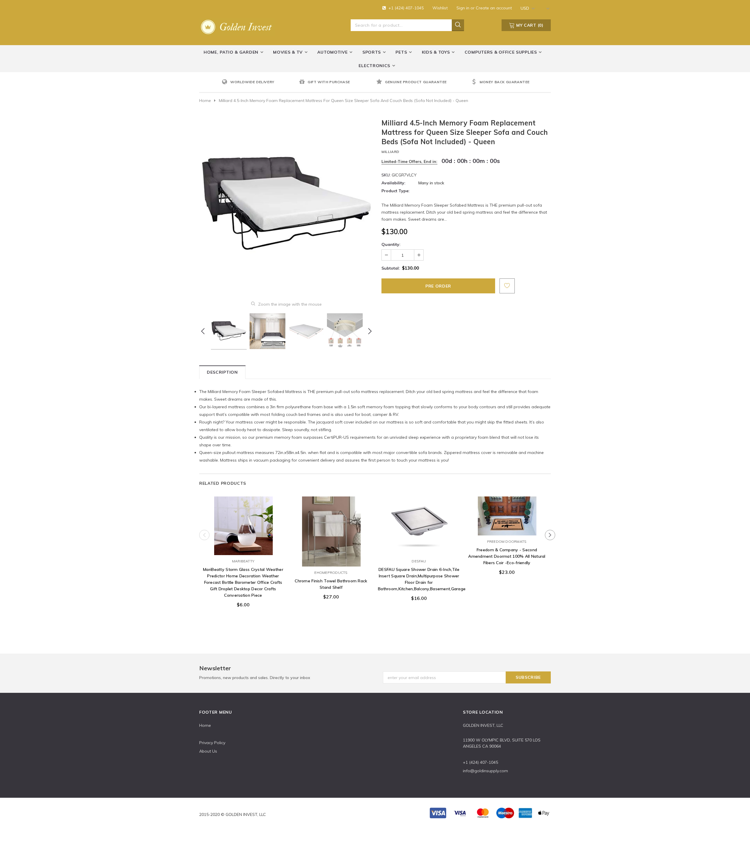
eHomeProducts (330, 572)
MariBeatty (243, 561)
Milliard (390, 151)
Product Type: (395, 190)
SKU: (386, 175)
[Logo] (237, 26)
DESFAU (419, 561)
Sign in (463, 8)
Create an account (494, 8)
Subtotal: (390, 268)
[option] (259, 82)
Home (205, 100)
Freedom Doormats (507, 541)
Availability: (393, 183)
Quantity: (390, 244)
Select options (419, 549)
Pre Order (243, 549)
